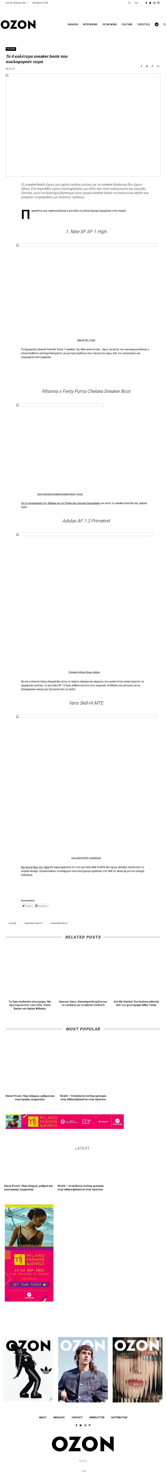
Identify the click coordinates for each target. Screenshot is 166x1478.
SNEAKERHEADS (59, 923)
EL (129, 3)
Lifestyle (143, 24)
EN (136, 3)
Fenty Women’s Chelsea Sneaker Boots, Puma (60, 494)
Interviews (90, 24)
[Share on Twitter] (146, 66)
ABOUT (43, 1417)
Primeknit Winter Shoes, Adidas (84, 672)
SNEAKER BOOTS (33, 923)
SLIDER (13, 923)
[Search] (163, 24)
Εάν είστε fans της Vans (35, 867)
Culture (127, 24)
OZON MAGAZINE (16, 3)
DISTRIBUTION (119, 1417)
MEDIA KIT (59, 1417)
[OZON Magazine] (18, 24)
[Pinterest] (152, 66)
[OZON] (83, 1451)
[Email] (157, 66)
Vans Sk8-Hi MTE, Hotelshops (86, 858)
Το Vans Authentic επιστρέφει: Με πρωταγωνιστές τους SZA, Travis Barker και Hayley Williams (30, 1005)
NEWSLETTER (40, 3)
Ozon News (109, 24)
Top (84, 1471)
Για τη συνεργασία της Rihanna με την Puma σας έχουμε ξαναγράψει (60, 503)
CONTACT (77, 1417)
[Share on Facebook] (141, 66)
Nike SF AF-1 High (86, 340)
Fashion (73, 24)
